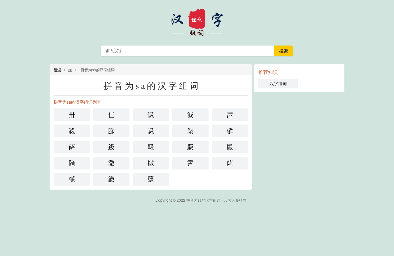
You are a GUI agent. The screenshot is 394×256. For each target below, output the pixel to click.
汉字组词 (197, 21)
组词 (57, 69)
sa (70, 69)
